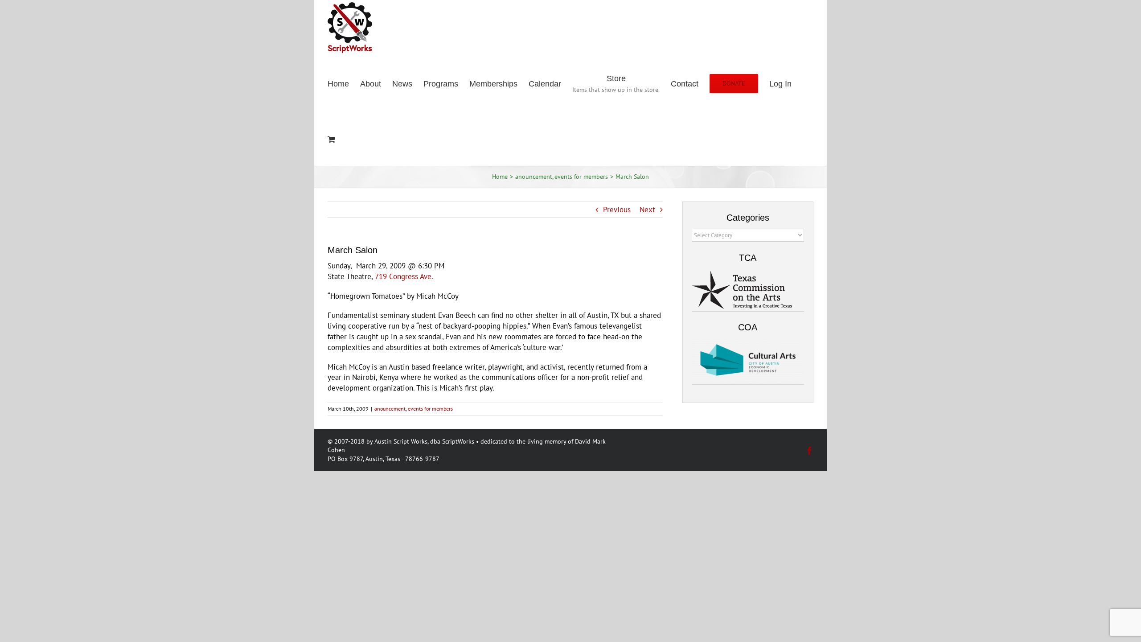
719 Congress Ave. (404, 276)
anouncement (390, 408)
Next (647, 209)
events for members (430, 408)
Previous (617, 209)
